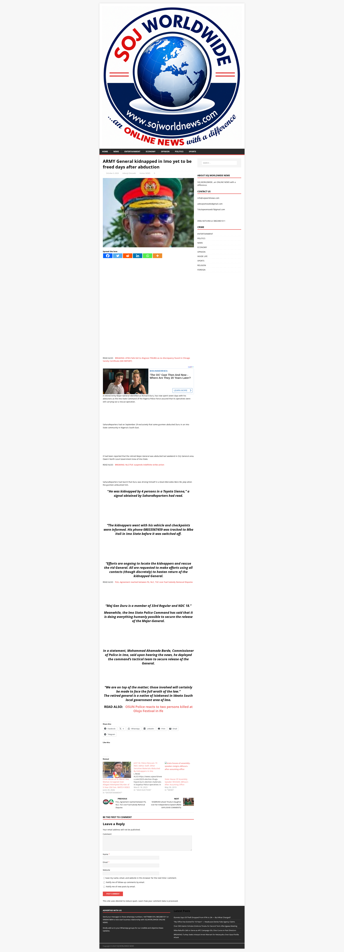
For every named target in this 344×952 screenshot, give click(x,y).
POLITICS (179, 151)
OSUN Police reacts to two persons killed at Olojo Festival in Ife (159, 708)
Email (105, 862)
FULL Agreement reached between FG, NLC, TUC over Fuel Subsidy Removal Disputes (154, 582)
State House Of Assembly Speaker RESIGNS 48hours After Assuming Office (176, 782)
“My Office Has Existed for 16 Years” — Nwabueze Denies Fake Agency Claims (204, 922)
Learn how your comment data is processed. (158, 901)
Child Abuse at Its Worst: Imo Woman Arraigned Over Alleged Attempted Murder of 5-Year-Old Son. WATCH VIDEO (116, 783)
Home (105, 151)
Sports (192, 151)
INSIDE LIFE (202, 256)
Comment (107, 834)
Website (106, 870)
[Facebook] (107, 255)
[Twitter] (117, 255)
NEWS (116, 151)
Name (106, 854)
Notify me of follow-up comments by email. (125, 882)
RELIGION (201, 265)
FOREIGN (201, 269)
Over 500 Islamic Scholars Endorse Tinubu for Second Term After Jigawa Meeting (205, 926)
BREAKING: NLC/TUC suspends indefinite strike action (139, 464)
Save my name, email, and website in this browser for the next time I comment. (141, 878)
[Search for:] (219, 163)
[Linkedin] (137, 255)
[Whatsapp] (147, 255)
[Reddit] (127, 255)
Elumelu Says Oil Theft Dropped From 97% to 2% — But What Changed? (202, 917)
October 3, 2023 (112, 173)
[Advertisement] (148, 294)
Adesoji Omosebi (129, 173)
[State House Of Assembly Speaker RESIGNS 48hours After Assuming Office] (179, 770)
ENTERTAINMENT (132, 151)
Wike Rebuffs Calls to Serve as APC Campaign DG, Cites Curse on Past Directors (205, 930)
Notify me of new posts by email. (120, 886)
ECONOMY (150, 151)
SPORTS (200, 260)
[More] (157, 255)
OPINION (165, 151)
